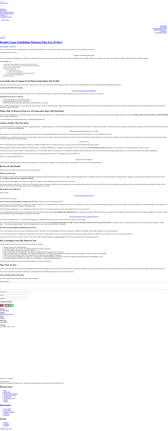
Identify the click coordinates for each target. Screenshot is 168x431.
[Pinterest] (1, 305)
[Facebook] (9, 305)
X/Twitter (6, 426)
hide (10, 61)
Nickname (3, 292)
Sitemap (6, 401)
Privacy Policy (8, 409)
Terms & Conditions (9, 412)
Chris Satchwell (4, 381)
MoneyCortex (4, 3)
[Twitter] (4, 305)
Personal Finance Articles (7, 12)
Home (5, 390)
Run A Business (4, 46)
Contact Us (3, 15)
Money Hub (3, 10)
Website (2, 298)
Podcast (6, 400)
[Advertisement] (52, 339)
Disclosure (13, 46)
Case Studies (3, 322)
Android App (7, 397)
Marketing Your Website (6, 314)
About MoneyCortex (6, 17)
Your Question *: (4, 281)
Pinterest (2, 38)
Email (2, 295)
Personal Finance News (6, 14)
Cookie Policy (7, 410)
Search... (3, 1)
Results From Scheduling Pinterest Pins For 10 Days (31, 42)
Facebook (6, 424)
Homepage (3, 9)
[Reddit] (7, 305)
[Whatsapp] (12, 305)
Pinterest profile (60, 237)
